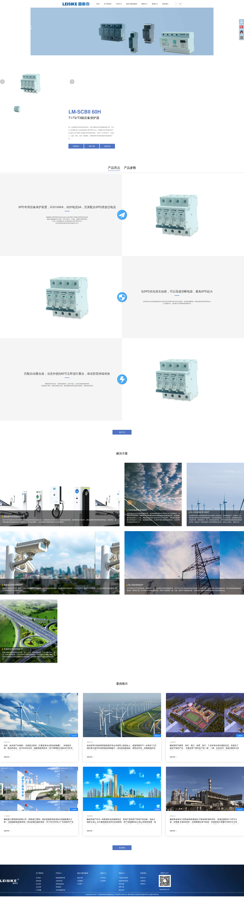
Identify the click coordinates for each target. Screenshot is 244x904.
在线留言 (143, 881)
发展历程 (38, 881)
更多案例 (122, 848)
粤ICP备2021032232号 (134, 894)
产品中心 (119, 4)
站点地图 (150, 894)
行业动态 (103, 878)
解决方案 (80, 878)
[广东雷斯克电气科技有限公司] (76, 4)
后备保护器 (59, 881)
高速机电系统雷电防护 (13, 648)
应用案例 (80, 881)
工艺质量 (38, 890)
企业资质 (38, 887)
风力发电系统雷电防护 (199, 512)
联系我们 (165, 4)
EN (180, 4)
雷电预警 (58, 887)
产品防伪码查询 (123, 878)
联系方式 (143, 878)
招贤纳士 (143, 884)
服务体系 (121, 890)
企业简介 (38, 878)
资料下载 (92, 146)
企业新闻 (103, 881)
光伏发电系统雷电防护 (137, 510)
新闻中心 (144, 4)
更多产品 (122, 432)
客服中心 (155, 4)
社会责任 (38, 884)
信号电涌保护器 (60, 890)
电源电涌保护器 (60, 878)
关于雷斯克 (107, 4)
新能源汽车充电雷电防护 (14, 516)
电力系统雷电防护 (135, 584)
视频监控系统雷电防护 (13, 584)
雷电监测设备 (60, 884)
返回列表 (107, 146)
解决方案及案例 (131, 4)
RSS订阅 (156, 894)
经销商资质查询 (123, 881)
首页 (97, 4)
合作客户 (80, 884)
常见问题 (121, 884)
